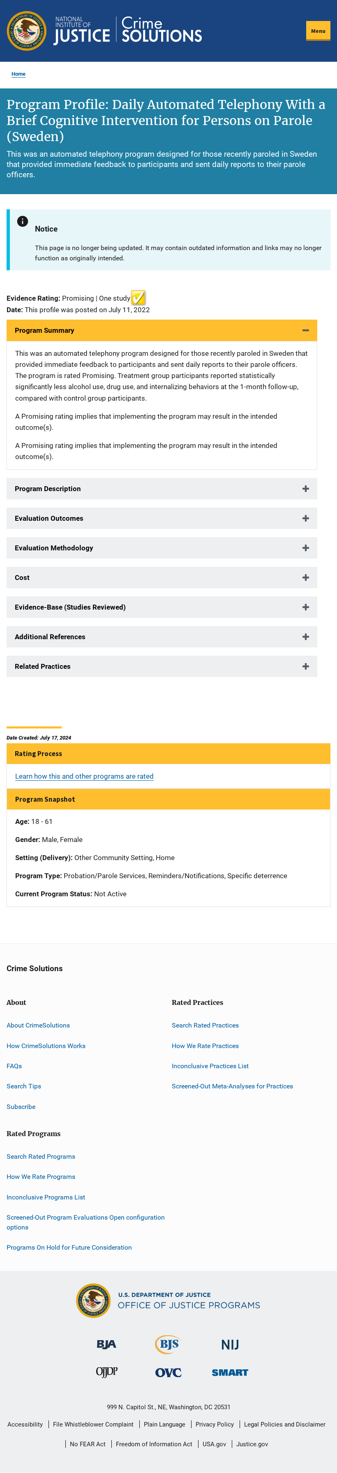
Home (18, 74)
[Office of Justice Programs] (27, 31)
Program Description (48, 489)
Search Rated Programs (41, 1156)
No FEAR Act (88, 1444)
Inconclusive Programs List (46, 1197)
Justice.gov (252, 1444)
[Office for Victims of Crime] (168, 1372)
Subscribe (21, 1107)
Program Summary (44, 330)
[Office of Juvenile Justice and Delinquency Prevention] (107, 1374)
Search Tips (24, 1086)
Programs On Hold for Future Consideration (69, 1247)
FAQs (14, 1066)
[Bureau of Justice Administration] (106, 1341)
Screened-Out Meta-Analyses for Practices (232, 1086)
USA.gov (214, 1444)
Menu (318, 31)
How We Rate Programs (41, 1177)
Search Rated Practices (205, 1025)
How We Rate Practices (205, 1046)
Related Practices (43, 666)
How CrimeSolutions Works (46, 1046)
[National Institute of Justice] (230, 1341)
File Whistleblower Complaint (93, 1424)
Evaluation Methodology (54, 548)
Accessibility (25, 1424)
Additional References (50, 637)
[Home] (127, 30)
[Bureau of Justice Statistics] (168, 1351)
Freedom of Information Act (154, 1444)
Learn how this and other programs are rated (84, 776)
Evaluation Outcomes (49, 518)
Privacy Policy (215, 1424)
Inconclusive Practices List (210, 1066)
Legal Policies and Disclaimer (284, 1424)
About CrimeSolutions (38, 1025)
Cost (22, 577)
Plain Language (164, 1424)
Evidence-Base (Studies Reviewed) (70, 607)
